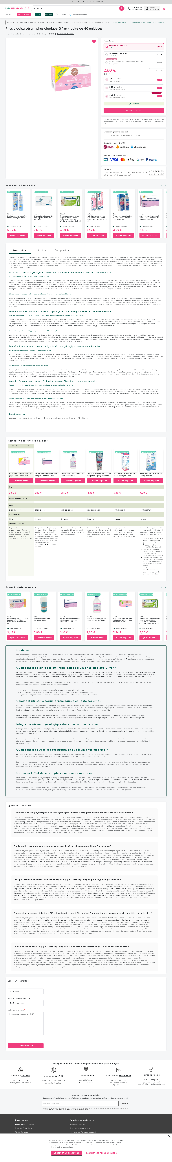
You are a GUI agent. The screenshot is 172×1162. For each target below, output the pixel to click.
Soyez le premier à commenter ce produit (22, 34)
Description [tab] (20, 250)
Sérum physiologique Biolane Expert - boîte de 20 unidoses (44, 217)
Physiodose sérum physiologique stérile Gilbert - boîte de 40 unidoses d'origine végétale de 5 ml (70, 218)
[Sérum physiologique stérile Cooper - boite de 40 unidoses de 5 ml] (47, 460)
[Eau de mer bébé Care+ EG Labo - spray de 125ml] (125, 460)
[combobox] (77, 8)
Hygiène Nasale (80, 22)
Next (165, 185)
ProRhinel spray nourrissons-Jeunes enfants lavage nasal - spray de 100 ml (97, 218)
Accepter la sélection (67, 1153)
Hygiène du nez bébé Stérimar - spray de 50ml (151, 475)
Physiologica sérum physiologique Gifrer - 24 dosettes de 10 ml (123, 620)
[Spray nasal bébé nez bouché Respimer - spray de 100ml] (99, 460)
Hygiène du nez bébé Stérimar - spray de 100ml (17, 217)
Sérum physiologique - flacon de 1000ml (42, 619)
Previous (161, 185)
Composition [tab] (62, 250)
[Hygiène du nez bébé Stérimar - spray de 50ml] (151, 460)
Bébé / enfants (64, 22)
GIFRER (51, 34)
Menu (11, 15)
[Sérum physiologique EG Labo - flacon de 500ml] (73, 460)
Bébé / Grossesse (47, 22)
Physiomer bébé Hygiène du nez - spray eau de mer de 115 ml (122, 217)
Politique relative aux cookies (61, 1147)
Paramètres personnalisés (101, 1153)
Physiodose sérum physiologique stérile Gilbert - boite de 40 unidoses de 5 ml (17, 621)
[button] (94, 41)
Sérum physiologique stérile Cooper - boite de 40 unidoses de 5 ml (149, 217)
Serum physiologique (100, 22)
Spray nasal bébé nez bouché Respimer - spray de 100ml (99, 475)
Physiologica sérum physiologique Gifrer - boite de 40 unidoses (20, 475)
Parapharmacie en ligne (26, 22)
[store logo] (17, 8)
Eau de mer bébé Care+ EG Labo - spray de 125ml (124, 475)
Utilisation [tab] (41, 250)
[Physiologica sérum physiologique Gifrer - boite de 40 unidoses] (21, 460)
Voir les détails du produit (65, 34)
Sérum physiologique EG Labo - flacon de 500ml (73, 475)
